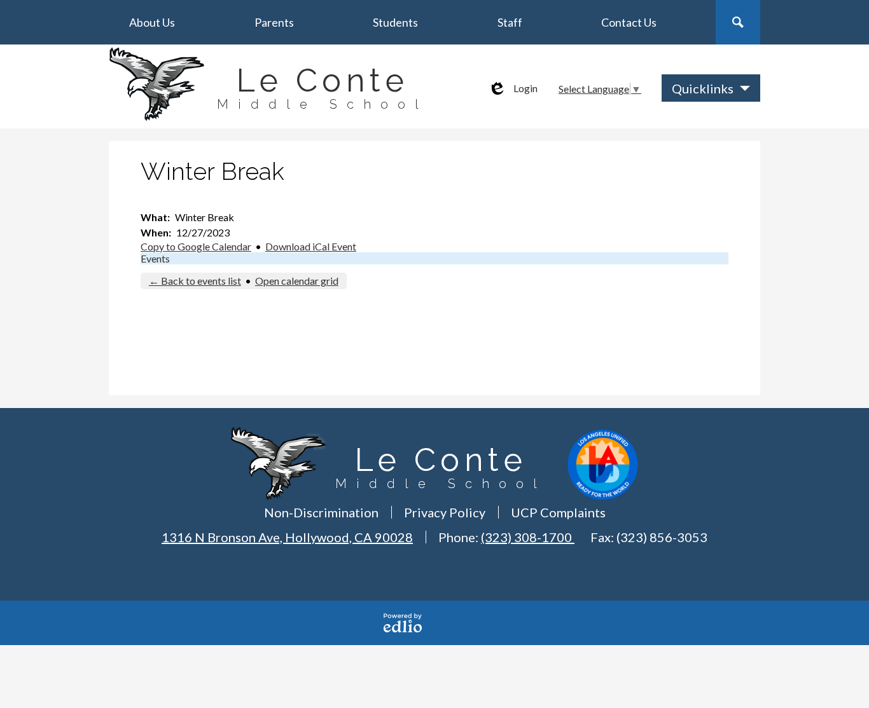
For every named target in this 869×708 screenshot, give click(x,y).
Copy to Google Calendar (196, 246)
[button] (152, 22)
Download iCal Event (310, 246)
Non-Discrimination (321, 512)
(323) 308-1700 (527, 537)
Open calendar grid (296, 281)
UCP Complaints (558, 512)
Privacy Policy (444, 512)
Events (155, 258)
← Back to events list (195, 281)
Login (513, 88)
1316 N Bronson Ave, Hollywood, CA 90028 (287, 537)
